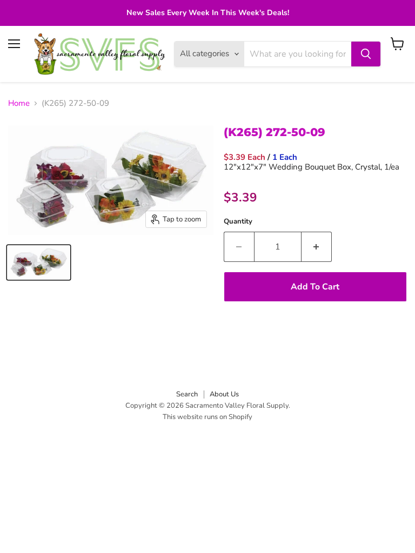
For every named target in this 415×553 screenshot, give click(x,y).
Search (187, 394)
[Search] (365, 54)
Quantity (238, 222)
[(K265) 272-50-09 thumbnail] (38, 262)
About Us (224, 394)
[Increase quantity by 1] (317, 247)
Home (19, 103)
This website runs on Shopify (207, 417)
